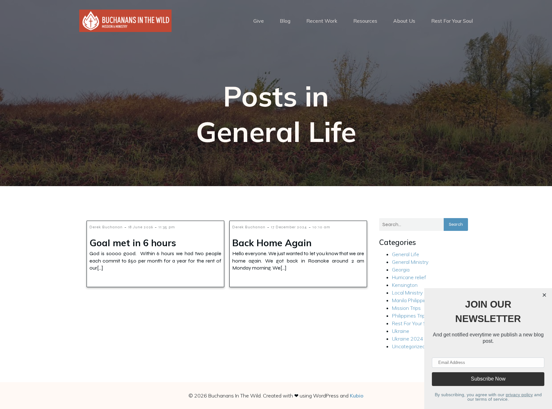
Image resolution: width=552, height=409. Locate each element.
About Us (404, 21)
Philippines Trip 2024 (415, 315)
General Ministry (410, 262)
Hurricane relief (409, 277)
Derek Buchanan (106, 227)
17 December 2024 (289, 227)
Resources (365, 21)
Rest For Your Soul (452, 21)
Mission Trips (406, 308)
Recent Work (321, 21)
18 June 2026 (140, 227)
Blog (285, 21)
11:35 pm (166, 227)
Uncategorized (408, 346)
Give (258, 21)
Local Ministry (407, 292)
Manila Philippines (412, 300)
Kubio (357, 395)
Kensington (405, 285)
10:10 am (321, 227)
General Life (405, 254)
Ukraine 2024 (407, 338)
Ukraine (400, 331)
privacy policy (519, 394)
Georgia (401, 269)
